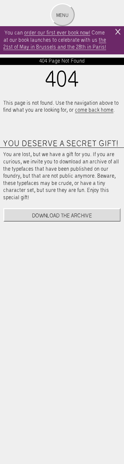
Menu (62, 15)
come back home (94, 110)
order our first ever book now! (57, 32)
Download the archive (62, 215)
